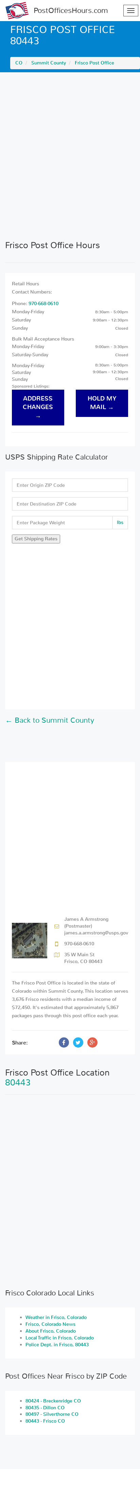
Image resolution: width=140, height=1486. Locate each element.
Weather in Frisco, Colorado (56, 1317)
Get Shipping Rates (36, 539)
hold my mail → (102, 403)
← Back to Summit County (49, 720)
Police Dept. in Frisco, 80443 (57, 1344)
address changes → (38, 407)
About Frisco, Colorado (50, 1331)
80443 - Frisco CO (45, 1421)
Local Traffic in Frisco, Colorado (59, 1338)
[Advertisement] (70, 156)
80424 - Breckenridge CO (53, 1401)
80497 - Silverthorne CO (51, 1414)
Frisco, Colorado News (50, 1324)
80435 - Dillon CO (45, 1408)
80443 (18, 1082)
